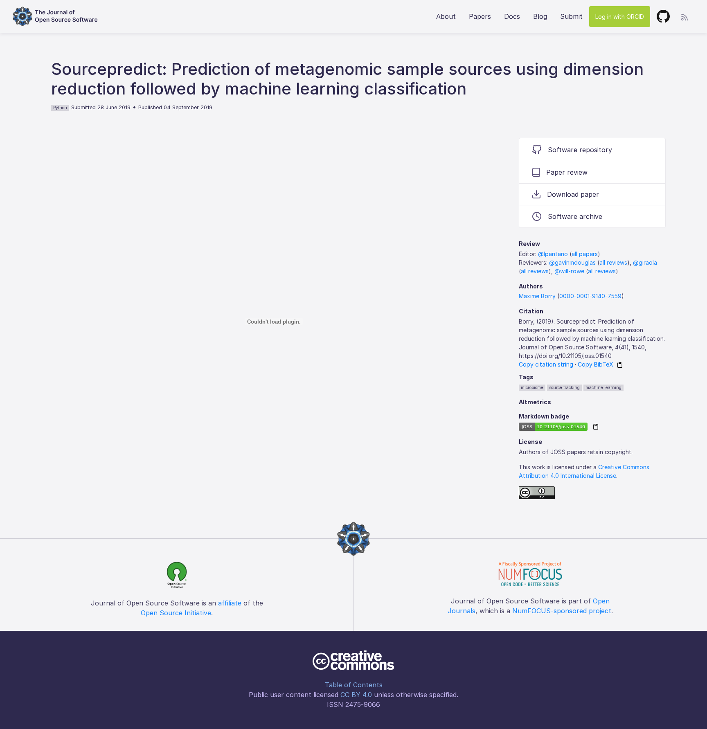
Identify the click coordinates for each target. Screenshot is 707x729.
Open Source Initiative (176, 613)
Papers (480, 16)
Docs (512, 16)
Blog (540, 16)
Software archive (575, 216)
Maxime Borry (537, 295)
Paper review (567, 172)
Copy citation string (546, 364)
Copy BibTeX (595, 364)
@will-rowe (569, 271)
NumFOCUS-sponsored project (561, 611)
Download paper (573, 194)
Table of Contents (354, 685)
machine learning (603, 387)
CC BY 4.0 (356, 695)
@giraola (645, 262)
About (446, 16)
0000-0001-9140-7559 (590, 295)
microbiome (532, 387)
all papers (585, 253)
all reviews (613, 262)
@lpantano (553, 253)
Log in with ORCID (619, 16)
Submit (571, 16)
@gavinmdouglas (572, 262)
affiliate (229, 603)
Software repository (580, 150)
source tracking (564, 387)
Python (60, 107)
